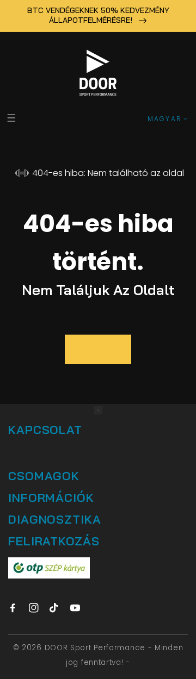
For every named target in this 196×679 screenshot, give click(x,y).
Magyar (165, 118)
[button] (11, 118)
